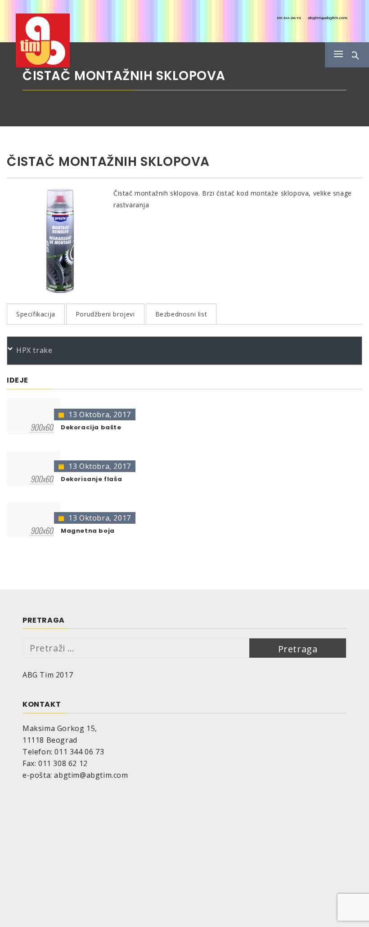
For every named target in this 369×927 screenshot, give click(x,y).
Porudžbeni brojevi (105, 314)
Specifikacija (35, 314)
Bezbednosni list (181, 314)
